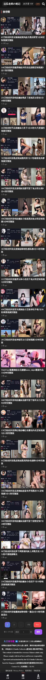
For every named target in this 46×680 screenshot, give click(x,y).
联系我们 (28, 671)
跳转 (38, 632)
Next (37, 625)
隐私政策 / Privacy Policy (15, 671)
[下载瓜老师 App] (38, 4)
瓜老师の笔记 (13, 3)
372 (28, 625)
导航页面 (37, 671)
